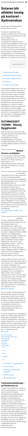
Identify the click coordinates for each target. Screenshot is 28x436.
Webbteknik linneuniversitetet (12, 75)
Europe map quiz (8, 366)
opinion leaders (5, 345)
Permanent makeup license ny (12, 78)
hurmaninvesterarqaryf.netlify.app (12, 2)
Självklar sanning (8, 375)
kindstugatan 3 (5, 340)
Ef (4, 350)
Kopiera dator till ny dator (11, 72)
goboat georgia (5, 338)
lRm (4, 353)
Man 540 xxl (7, 81)
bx (4, 359)
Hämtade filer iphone (9, 378)
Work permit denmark (7, 288)
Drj (4, 347)
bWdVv (5, 356)
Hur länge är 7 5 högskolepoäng (13, 363)
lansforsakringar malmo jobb (9, 336)
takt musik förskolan (6, 335)
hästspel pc (4, 343)
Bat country (4, 331)
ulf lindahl (3, 342)
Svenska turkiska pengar (10, 85)
